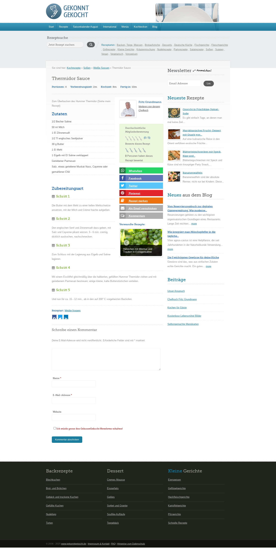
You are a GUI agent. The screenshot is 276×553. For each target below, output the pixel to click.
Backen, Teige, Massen (130, 45)
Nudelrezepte (164, 49)
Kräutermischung (145, 49)
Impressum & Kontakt (98, 543)
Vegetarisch (116, 54)
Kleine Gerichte (126, 49)
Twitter (132, 185)
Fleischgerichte (219, 45)
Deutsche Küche (183, 45)
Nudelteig (51, 514)
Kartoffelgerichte (177, 505)
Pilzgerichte (174, 514)
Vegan (104, 54)
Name (57, 378)
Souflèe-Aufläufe (116, 514)
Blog (154, 26)
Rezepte (63, 26)
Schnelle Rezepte (177, 522)
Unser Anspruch (176, 291)
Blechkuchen (53, 479)
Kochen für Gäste (177, 307)
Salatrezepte (197, 49)
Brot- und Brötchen (56, 488)
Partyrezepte (181, 49)
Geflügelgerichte (177, 488)
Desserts (167, 45)
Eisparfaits (113, 488)
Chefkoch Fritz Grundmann (182, 299)
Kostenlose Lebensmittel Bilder (184, 315)
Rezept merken (138, 200)
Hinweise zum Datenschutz (131, 543)
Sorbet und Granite (117, 505)
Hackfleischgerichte (178, 497)
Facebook (135, 178)
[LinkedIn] (66, 317)
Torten (49, 522)
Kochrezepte (74, 67)
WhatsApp (135, 170)
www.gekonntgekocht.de (73, 543)
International (109, 26)
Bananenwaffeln (192, 172)
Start (51, 26)
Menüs (125, 26)
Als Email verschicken (142, 208)
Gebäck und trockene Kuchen (62, 497)
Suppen (219, 49)
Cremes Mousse (116, 479)
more (194, 223)
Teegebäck (113, 522)
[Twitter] (60, 317)
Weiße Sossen (101, 67)
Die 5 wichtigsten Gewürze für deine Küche (193, 257)
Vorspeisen (131, 54)
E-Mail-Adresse (62, 395)
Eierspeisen (174, 479)
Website (57, 412)
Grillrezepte (109, 49)
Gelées (111, 497)
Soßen (209, 49)
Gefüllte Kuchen (54, 505)
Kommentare (136, 215)
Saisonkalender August (85, 26)
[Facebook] (54, 317)
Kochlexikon (140, 26)
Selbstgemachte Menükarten (183, 324)
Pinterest (134, 193)
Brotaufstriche (152, 45)
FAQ (113, 543)
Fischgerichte (202, 45)
